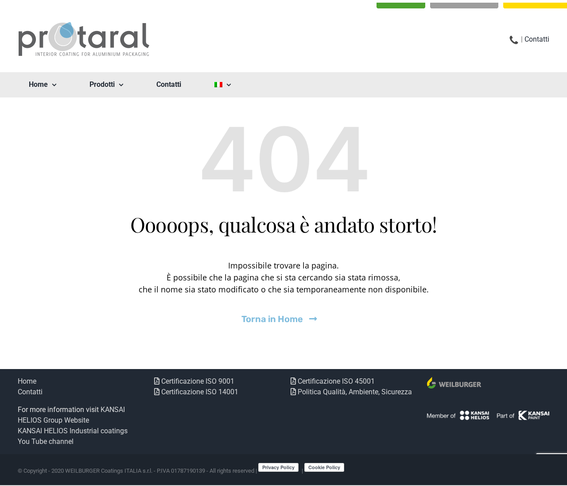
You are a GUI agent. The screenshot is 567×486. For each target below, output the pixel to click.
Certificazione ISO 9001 (196, 381)
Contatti (536, 39)
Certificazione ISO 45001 (335, 381)
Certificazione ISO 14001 (198, 392)
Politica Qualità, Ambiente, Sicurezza (354, 392)
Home (27, 381)
